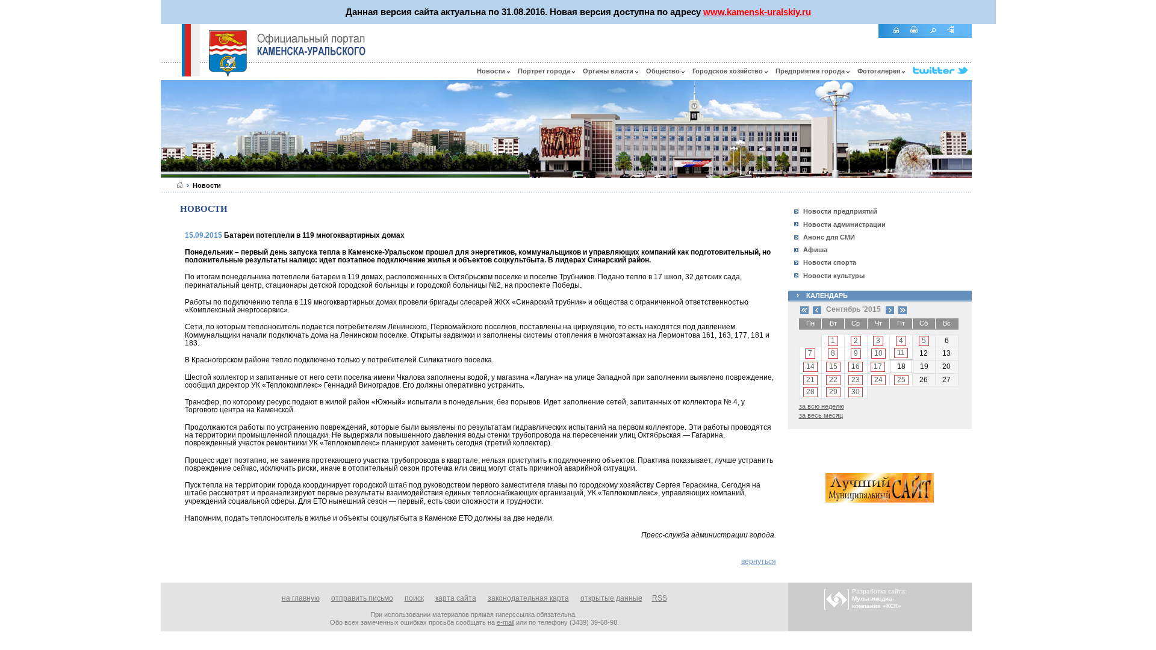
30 (855, 392)
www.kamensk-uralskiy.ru (757, 12)
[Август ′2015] (817, 309)
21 (810, 380)
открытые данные (611, 598)
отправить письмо (362, 598)
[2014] (804, 309)
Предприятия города (811, 71)
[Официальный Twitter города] (942, 71)
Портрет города (545, 71)
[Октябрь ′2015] (889, 309)
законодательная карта (528, 598)
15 (833, 366)
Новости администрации (844, 224)
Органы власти (609, 71)
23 (855, 380)
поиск (414, 598)
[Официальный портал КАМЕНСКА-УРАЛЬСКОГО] (311, 44)
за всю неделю (821, 406)
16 (855, 366)
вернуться (758, 561)
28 (810, 392)
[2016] (902, 309)
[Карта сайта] (955, 36)
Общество (664, 71)
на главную (301, 598)
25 (901, 380)
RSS (659, 598)
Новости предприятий (840, 211)
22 (833, 380)
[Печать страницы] (918, 36)
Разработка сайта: (879, 598)
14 (810, 366)
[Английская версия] (171, 73)
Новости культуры (834, 275)
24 (878, 380)
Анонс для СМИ (829, 237)
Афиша (815, 249)
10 (878, 353)
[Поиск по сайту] (937, 36)
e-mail (505, 622)
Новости (492, 71)
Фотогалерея (879, 71)
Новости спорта (829, 262)
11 (901, 352)
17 (878, 366)
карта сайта (455, 598)
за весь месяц (821, 415)
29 (833, 392)
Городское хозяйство (728, 71)
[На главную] (900, 36)
